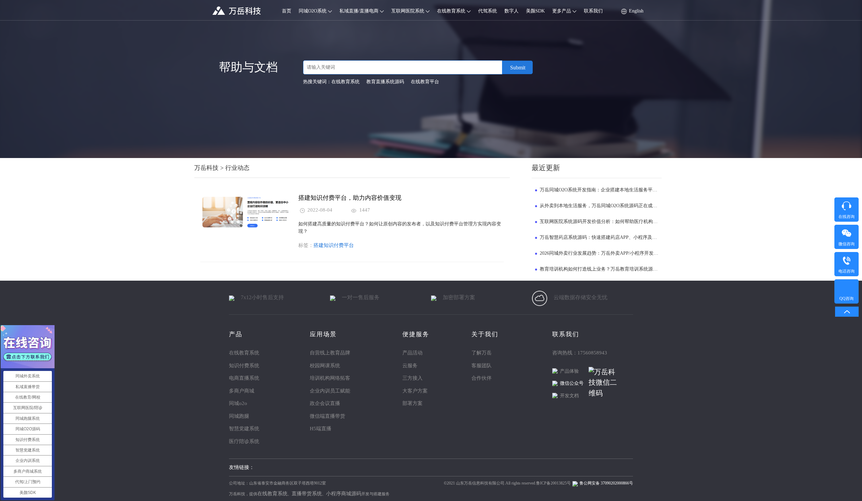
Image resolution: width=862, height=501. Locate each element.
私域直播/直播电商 (359, 10)
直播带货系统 (307, 493)
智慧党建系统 (244, 428)
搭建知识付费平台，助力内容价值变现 (349, 197)
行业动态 (237, 167)
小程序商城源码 (343, 493)
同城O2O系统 (313, 10)
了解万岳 (481, 352)
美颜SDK (535, 10)
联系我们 (593, 10)
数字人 (511, 10)
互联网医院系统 (408, 10)
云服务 (410, 365)
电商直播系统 (244, 378)
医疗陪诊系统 (244, 441)
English (636, 10)
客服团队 (481, 365)
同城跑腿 (239, 416)
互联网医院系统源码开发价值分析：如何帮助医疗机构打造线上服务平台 (615, 221)
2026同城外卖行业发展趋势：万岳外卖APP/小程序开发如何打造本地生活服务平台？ (627, 253)
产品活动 (412, 352)
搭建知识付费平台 (333, 245)
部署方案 (412, 403)
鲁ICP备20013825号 (553, 483)
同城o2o (238, 403)
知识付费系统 (244, 365)
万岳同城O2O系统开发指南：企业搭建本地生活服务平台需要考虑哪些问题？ (620, 189)
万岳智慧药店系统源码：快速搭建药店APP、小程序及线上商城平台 (610, 237)
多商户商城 (241, 391)
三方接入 (412, 378)
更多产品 (562, 10)
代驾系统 (487, 10)
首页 (286, 10)
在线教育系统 (452, 10)
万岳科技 (206, 167)
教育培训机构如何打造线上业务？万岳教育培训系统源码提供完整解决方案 (617, 269)
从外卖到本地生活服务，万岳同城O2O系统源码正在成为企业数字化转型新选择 (622, 205)
